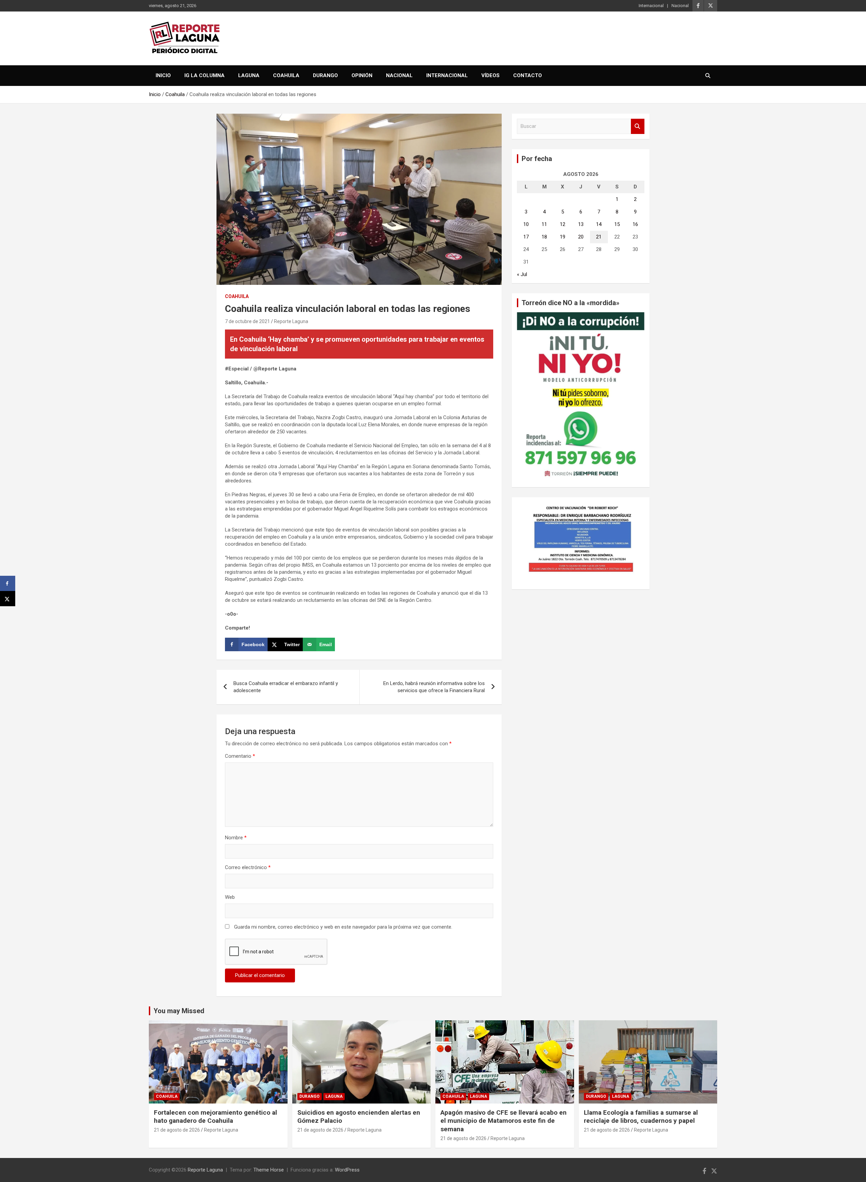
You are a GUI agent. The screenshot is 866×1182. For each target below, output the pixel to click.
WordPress (347, 1170)
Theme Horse (268, 1170)
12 (562, 224)
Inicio (163, 75)
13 (581, 224)
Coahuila (286, 75)
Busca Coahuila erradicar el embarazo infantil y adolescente (285, 687)
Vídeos (490, 75)
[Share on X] (7, 598)
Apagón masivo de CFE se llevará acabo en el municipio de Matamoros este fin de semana (503, 1121)
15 (617, 224)
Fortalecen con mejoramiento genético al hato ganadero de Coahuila (215, 1117)
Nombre (236, 838)
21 (598, 237)
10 (526, 224)
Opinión (361, 75)
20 (581, 237)
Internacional (651, 5)
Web (230, 897)
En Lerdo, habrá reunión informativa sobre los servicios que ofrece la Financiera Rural (434, 687)
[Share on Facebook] (7, 583)
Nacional (680, 5)
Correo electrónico (248, 867)
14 (598, 224)
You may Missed (179, 1011)
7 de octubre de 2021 (247, 321)
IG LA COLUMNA (204, 75)
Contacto (527, 75)
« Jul (522, 274)
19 (562, 237)
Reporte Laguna (291, 321)
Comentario (240, 756)
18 (544, 237)
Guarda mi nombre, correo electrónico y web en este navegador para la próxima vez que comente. (343, 927)
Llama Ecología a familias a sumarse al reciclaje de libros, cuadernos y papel (641, 1117)
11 (544, 224)
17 (526, 237)
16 (635, 224)
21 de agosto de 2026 (177, 1130)
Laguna (248, 75)
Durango (325, 75)
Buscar (637, 126)
